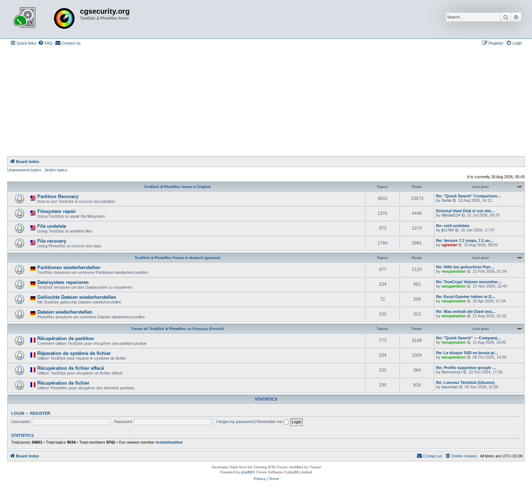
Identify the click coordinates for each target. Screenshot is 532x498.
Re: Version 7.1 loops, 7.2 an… (465, 240)
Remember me (270, 421)
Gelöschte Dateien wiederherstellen (76, 297)
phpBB (247, 472)
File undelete (51, 226)
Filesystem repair (56, 211)
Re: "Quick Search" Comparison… (468, 196)
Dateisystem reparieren (63, 282)
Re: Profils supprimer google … (466, 367)
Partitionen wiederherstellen (68, 267)
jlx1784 (448, 230)
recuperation (454, 271)
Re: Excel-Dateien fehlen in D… (465, 296)
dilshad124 (451, 215)
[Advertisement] (266, 101)
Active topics (56, 170)
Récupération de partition (65, 338)
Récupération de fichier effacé (70, 368)
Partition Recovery (58, 196)
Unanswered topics (24, 170)
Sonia (446, 200)
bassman (450, 387)
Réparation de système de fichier (74, 353)
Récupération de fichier (63, 383)
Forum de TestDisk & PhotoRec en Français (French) (177, 329)
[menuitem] (45, 43)
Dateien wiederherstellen (64, 312)
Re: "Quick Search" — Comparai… (468, 338)
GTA (271, 467)
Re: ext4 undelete (452, 225)
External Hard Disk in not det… (465, 211)
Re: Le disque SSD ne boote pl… (467, 353)
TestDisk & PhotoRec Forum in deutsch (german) (177, 258)
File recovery (51, 241)
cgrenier (449, 245)
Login (17, 413)
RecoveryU (452, 372)
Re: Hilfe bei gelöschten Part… (465, 267)
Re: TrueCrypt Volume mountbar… (469, 282)
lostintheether (169, 442)
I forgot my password (234, 421)
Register (40, 413)
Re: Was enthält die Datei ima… (466, 311)
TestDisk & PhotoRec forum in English (177, 187)
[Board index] (44, 19)
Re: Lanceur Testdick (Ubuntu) (465, 382)
